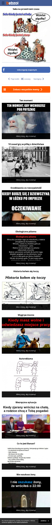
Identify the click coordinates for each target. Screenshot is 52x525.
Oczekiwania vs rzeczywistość (26, 188)
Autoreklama (26, 358)
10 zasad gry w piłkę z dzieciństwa (26, 144)
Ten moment (26, 100)
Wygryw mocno (26, 315)
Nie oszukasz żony (26, 474)
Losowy (27, 79)
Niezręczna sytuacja (26, 402)
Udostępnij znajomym (27, 70)
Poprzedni (15, 79)
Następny (37, 79)
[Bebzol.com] (12, 3)
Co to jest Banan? (26, 443)
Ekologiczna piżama (26, 231)
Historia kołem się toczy (26, 271)
